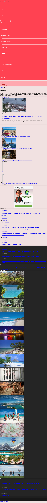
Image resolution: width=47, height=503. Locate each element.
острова (8, 267)
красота (35, 265)
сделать (7, 269)
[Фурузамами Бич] (12, 298)
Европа (4, 47)
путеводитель (41, 268)
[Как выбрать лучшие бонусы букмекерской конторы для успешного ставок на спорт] (9, 182)
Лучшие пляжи (6, 41)
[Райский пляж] (12, 367)
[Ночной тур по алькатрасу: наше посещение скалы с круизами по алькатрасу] (12, 380)
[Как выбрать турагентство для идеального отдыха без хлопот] (9, 135)
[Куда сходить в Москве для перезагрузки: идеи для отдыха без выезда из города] (9, 159)
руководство (3, 269)
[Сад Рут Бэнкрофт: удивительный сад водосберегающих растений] (12, 436)
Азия (3, 53)
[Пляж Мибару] (12, 477)
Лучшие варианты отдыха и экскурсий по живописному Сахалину (17, 148)
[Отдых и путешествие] (6, 3)
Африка (4, 58)
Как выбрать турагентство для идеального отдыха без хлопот (16, 136)
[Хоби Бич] (12, 353)
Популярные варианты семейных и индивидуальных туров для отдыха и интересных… (22, 171)
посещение (23, 267)
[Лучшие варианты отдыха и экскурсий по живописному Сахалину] (9, 147)
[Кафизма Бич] (12, 325)
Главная (2, 87)
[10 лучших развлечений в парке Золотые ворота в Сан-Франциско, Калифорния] (12, 311)
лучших (42, 265)
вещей (6, 265)
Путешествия (6, 35)
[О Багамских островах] (12, 463)
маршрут (2, 267)
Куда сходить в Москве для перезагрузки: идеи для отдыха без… (17, 160)
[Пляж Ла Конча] (12, 408)
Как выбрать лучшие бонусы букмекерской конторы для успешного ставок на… (20, 183)
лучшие (38, 265)
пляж (15, 268)
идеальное (27, 265)
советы (10, 269)
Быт (3, 70)
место (5, 267)
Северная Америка (7, 64)
